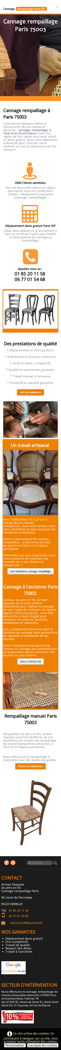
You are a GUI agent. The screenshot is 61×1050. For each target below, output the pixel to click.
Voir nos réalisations (30, 392)
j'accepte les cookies (42, 1045)
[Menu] (57, 6)
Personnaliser (15, 1045)
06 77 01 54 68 (20, 916)
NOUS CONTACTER (30, 661)
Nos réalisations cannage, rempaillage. (30, 571)
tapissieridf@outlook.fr (26, 923)
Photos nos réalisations (30, 766)
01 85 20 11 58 (19, 910)
